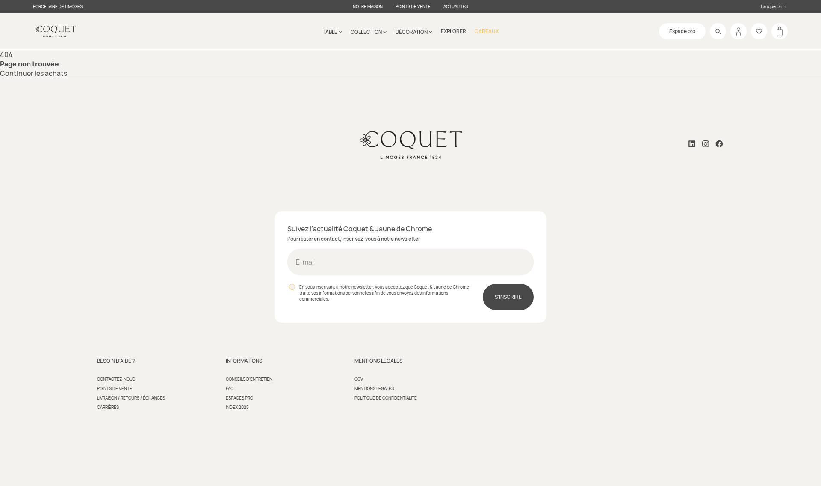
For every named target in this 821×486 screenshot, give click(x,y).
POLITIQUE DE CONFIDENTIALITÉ (385, 398)
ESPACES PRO (239, 398)
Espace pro (682, 31)
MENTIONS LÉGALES (374, 388)
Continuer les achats (33, 73)
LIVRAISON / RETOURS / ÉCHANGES (131, 398)
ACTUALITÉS (455, 6)
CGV (358, 379)
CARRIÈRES (108, 407)
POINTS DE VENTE (413, 6)
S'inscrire (508, 297)
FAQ (229, 388)
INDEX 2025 (237, 407)
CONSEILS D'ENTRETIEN (249, 379)
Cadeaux (487, 31)
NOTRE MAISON (368, 6)
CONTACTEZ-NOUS (116, 379)
